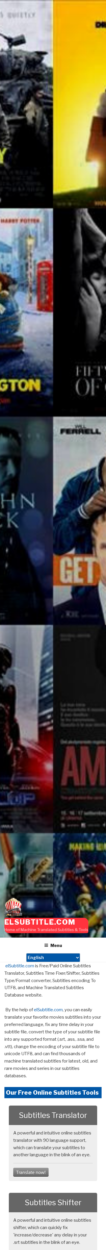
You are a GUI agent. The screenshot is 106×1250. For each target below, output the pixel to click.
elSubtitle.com (39, 922)
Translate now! (31, 1172)
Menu (56, 945)
